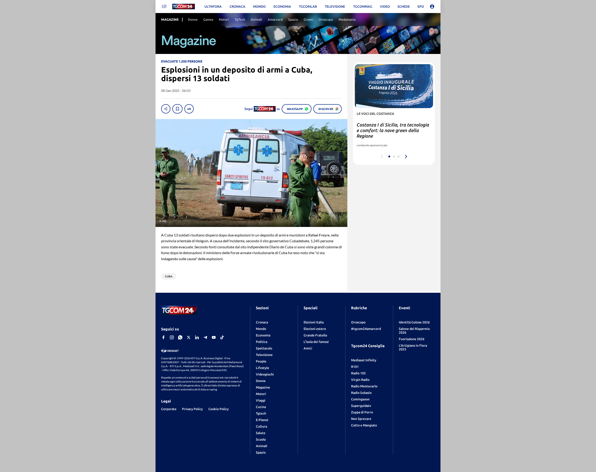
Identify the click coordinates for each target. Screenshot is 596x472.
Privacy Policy (192, 409)
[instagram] (171, 337)
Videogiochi (265, 374)
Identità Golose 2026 (414, 322)
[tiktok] (222, 337)
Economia (263, 335)
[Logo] (183, 7)
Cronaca (262, 322)
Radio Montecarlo (364, 386)
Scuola (261, 439)
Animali (261, 446)
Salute (260, 433)
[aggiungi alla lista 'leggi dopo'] (177, 108)
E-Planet (262, 420)
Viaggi (260, 400)
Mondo (261, 329)
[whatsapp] (180, 337)
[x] (188, 337)
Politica (261, 342)
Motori (261, 394)
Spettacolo (264, 348)
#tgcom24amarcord (366, 329)
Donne (261, 381)
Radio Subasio (361, 393)
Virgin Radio (360, 380)
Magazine (263, 387)
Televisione (264, 355)
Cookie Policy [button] (218, 409)
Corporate (168, 409)
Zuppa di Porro (362, 412)
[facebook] (163, 337)
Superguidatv (361, 406)
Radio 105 (358, 373)
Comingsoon (360, 399)
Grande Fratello (315, 335)
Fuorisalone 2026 (411, 339)
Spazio (261, 452)
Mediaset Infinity (363, 360)
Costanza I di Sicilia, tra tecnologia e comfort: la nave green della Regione (393, 130)
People (261, 361)
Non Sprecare (361, 419)
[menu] (164, 6)
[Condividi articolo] (165, 108)
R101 (355, 367)
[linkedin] (197, 337)
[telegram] (205, 337)
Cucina (261, 407)
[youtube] (213, 337)
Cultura (261, 426)
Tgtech (261, 413)
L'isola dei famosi (316, 342)
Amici (308, 348)
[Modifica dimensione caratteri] (189, 108)
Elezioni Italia (314, 322)
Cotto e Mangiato (364, 425)
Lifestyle (262, 368)
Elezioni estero (315, 329)
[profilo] (432, 6)
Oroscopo (358, 322)
